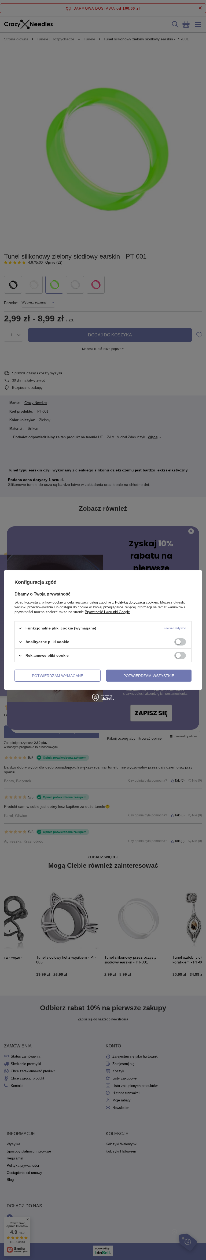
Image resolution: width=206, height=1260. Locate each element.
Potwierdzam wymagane (57, 675)
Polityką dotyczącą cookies (136, 602)
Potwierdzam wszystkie (148, 675)
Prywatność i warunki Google (107, 612)
